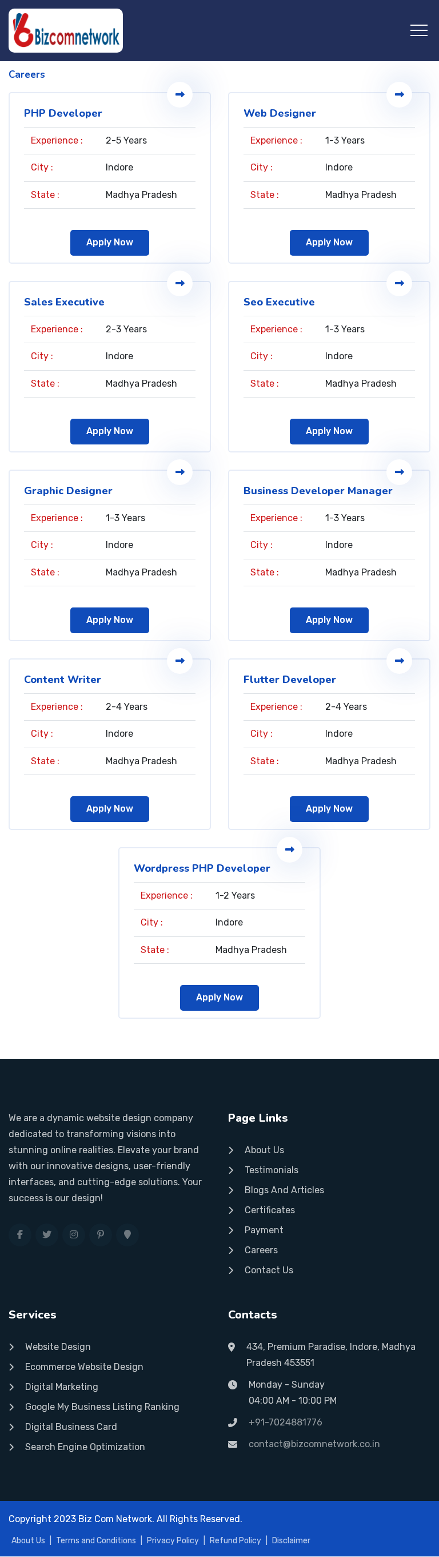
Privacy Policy (173, 1541)
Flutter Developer (290, 679)
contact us (269, 1270)
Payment (264, 1230)
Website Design (58, 1346)
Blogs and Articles (284, 1190)
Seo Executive (279, 302)
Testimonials (271, 1170)
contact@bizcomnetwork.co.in (314, 1444)
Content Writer (62, 679)
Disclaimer (291, 1541)
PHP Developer (63, 113)
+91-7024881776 (285, 1422)
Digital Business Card (71, 1426)
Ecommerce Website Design (84, 1366)
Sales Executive (64, 302)
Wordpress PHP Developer (202, 868)
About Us (264, 1150)
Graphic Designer (68, 491)
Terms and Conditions (96, 1541)
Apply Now (109, 242)
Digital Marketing (61, 1386)
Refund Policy (235, 1541)
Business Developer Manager (318, 491)
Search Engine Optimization (85, 1446)
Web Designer (280, 113)
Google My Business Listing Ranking (102, 1406)
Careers (261, 1250)
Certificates (270, 1210)
